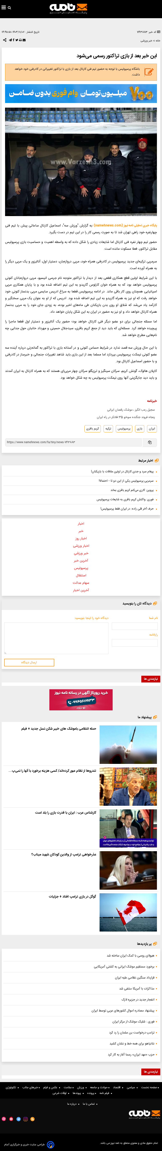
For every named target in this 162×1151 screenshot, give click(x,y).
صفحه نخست (149, 1087)
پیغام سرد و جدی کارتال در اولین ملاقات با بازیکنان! (122, 471)
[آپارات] (4, 1119)
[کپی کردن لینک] (149, 442)
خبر (81, 531)
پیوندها (78, 1093)
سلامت (68, 1087)
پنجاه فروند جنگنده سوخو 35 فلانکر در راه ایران (126, 417)
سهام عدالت (81, 583)
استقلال (81, 575)
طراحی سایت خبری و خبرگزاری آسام (24, 1145)
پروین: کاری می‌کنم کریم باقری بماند (132, 490)
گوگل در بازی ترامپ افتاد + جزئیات (72, 897)
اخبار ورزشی (81, 546)
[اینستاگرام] (25, 1119)
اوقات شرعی (60, 1093)
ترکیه (108, 428)
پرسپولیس (124, 428)
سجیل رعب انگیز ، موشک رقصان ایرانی (131, 409)
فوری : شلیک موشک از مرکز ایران (133, 1021)
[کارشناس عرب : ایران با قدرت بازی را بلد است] (128, 828)
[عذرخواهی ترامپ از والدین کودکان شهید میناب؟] (128, 870)
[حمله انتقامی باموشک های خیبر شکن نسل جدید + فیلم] (128, 744)
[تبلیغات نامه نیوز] (81, 93)
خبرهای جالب (30, 1087)
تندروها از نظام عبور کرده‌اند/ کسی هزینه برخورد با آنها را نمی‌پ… (52, 771)
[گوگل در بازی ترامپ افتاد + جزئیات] (128, 912)
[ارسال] (24, 41)
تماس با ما (89, 1104)
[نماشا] (11, 1118)
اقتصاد (117, 1087)
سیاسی (132, 1087)
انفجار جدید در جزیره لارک (138, 999)
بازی (139, 428)
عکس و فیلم (51, 1087)
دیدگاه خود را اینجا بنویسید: (91, 618)
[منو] (3, 8)
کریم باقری (92, 428)
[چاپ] (20, 41)
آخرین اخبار (81, 590)
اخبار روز (81, 538)
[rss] (32, 1119)
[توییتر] (16, 41)
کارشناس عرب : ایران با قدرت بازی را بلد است (65, 813)
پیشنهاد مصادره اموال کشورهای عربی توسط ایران (123, 1010)
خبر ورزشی (81, 553)
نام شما (153, 618)
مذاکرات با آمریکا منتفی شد (136, 988)
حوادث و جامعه (99, 1087)
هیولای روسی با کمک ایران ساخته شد (130, 955)
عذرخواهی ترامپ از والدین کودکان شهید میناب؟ (63, 855)
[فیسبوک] (13, 41)
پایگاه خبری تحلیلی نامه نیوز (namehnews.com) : (124, 225)
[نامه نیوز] (68, 8)
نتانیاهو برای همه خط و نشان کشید (131, 1043)
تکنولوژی (12, 1087)
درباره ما (72, 1104)
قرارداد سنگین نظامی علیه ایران (134, 977)
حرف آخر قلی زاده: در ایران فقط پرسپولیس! (127, 508)
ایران (152, 428)
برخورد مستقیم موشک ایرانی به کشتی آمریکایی (124, 966)
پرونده (91, 1093)
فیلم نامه (105, 1093)
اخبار (81, 524)
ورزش (81, 1087)
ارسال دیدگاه (29, 662)
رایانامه (153, 634)
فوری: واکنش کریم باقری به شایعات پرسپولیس (125, 499)
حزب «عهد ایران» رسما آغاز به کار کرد (131, 1054)
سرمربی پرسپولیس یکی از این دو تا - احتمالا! (126, 481)
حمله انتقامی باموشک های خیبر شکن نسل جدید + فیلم (58, 729)
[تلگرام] (10, 41)
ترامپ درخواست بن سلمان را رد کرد (131, 1032)
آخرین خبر (81, 561)
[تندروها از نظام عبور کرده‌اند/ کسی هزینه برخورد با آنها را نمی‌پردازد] (128, 786)
